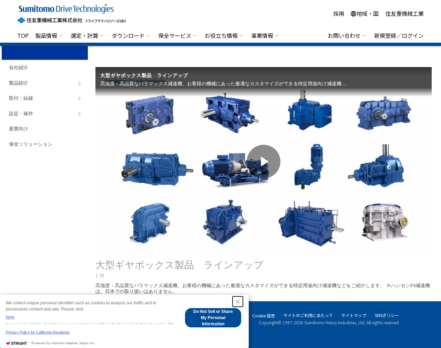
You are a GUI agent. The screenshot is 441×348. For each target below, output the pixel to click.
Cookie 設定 (263, 315)
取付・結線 (21, 98)
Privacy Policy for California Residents (38, 332)
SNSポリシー (387, 315)
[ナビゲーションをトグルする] (79, 83)
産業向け (18, 128)
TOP (23, 35)
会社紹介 (18, 67)
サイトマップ (353, 315)
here (10, 317)
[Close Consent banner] (238, 301)
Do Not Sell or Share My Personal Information (213, 317)
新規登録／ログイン (399, 35)
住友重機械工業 (404, 13)
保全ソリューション (30, 144)
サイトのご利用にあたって (308, 315)
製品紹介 (18, 83)
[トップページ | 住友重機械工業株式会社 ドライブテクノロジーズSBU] (71, 13)
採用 (338, 13)
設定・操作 (21, 113)
